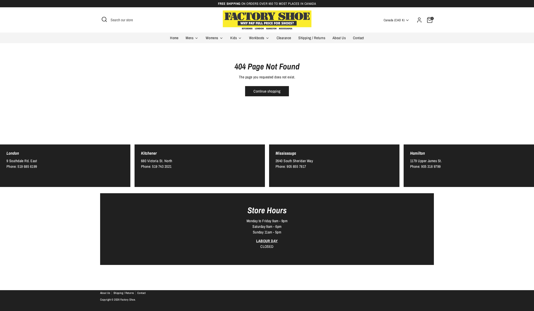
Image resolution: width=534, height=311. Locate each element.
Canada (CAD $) (394, 20)
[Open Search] (104, 19)
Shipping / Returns (311, 37)
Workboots (257, 37)
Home (174, 37)
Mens (190, 37)
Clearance (284, 37)
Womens (212, 37)
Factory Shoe (127, 299)
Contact (358, 37)
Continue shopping (267, 91)
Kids (234, 37)
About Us (339, 37)
